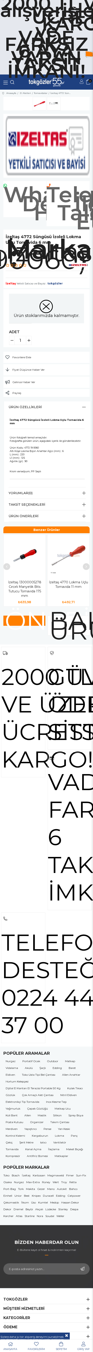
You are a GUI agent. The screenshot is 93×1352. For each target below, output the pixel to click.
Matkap (70, 1061)
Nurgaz (11, 1061)
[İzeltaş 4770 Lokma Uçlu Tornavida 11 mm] (68, 556)
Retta (73, 1182)
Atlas (19, 1216)
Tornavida (12, 1149)
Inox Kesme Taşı (56, 1101)
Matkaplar (61, 1156)
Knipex (36, 1195)
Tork (21, 1189)
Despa (74, 1209)
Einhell (7, 1195)
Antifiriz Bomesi (37, 1156)
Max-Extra (33, 1182)
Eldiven (10, 1074)
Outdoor (52, 1061)
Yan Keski (64, 1129)
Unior (18, 1195)
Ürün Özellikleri (25, 407)
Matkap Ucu (63, 1108)
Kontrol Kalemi (15, 1135)
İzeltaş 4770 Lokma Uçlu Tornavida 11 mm (68, 584)
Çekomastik (11, 1202)
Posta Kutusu (14, 1122)
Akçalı (39, 1209)
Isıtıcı (43, 1142)
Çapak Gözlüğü (37, 1108)
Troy (64, 1182)
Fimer (70, 1175)
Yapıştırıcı (30, 1129)
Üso (33, 1202)
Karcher (8, 1216)
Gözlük (10, 1095)
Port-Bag (9, 1189)
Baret (72, 1068)
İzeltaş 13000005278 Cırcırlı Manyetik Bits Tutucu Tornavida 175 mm (24, 589)
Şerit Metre (26, 1142)
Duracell (48, 1195)
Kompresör (13, 1156)
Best (27, 1195)
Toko (6, 1175)
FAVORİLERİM (36, 1349)
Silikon (57, 1115)
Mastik (42, 1115)
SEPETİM (61, 1349)
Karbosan (39, 1175)
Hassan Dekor (70, 1202)
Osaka (7, 1182)
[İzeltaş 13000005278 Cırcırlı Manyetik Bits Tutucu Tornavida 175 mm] (25, 556)
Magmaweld (55, 1175)
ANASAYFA (10, 1349)
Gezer (41, 1189)
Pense (47, 1129)
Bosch (16, 1175)
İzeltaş (26, 1175)
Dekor (7, 1209)
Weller (60, 1216)
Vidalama (12, 1068)
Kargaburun (40, 1135)
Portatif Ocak (31, 1061)
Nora (40, 1216)
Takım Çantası (59, 1122)
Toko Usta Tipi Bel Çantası (38, 1074)
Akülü (29, 1068)
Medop (54, 1202)
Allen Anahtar (71, 1074)
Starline (30, 1216)
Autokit (62, 1189)
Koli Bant (12, 1115)
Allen (27, 1115)
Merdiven (12, 1129)
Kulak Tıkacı (75, 1088)
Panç (74, 1135)
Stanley (63, 1209)
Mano (51, 1189)
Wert (56, 1182)
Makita (30, 1189)
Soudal (49, 1216)
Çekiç (9, 1142)
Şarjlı (43, 1068)
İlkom (25, 1202)
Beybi (29, 1209)
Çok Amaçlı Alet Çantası (37, 1095)
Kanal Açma (33, 1149)
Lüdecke (50, 1209)
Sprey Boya (75, 1115)
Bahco (73, 1189)
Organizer (37, 1122)
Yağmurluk (13, 1108)
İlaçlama (53, 1149)
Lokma (59, 1135)
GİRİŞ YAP (83, 1349)
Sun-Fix (81, 1175)
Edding (57, 1068)
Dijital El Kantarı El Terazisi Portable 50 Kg (33, 1088)
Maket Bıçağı (74, 1149)
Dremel (18, 1209)
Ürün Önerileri (23, 516)
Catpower (74, 1195)
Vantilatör (59, 1142)
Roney (46, 1182)
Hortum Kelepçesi (17, 1081)
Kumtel (43, 1202)
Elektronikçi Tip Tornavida (22, 1101)
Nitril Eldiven (68, 1095)
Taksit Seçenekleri (27, 505)
